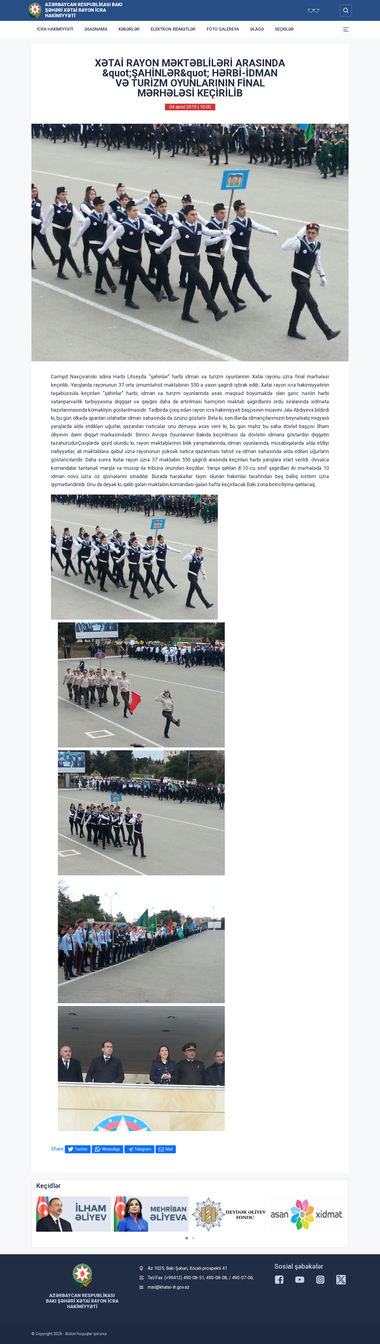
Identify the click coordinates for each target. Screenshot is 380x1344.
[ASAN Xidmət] (228, 1214)
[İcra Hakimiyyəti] (35, 10)
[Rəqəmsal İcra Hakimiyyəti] (306, 1214)
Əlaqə (257, 29)
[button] (186, 1238)
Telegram (142, 1149)
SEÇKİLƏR (284, 29)
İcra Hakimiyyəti (55, 29)
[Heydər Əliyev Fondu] (151, 1214)
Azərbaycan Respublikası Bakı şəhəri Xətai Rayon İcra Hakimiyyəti (83, 10)
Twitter (81, 1149)
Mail (169, 1149)
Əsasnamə (95, 29)
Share (57, 1149)
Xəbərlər (129, 29)
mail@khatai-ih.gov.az (168, 1287)
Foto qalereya (223, 29)
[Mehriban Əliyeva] (73, 1214)
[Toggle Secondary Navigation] (346, 29)
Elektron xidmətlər (173, 29)
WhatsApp (111, 1149)
